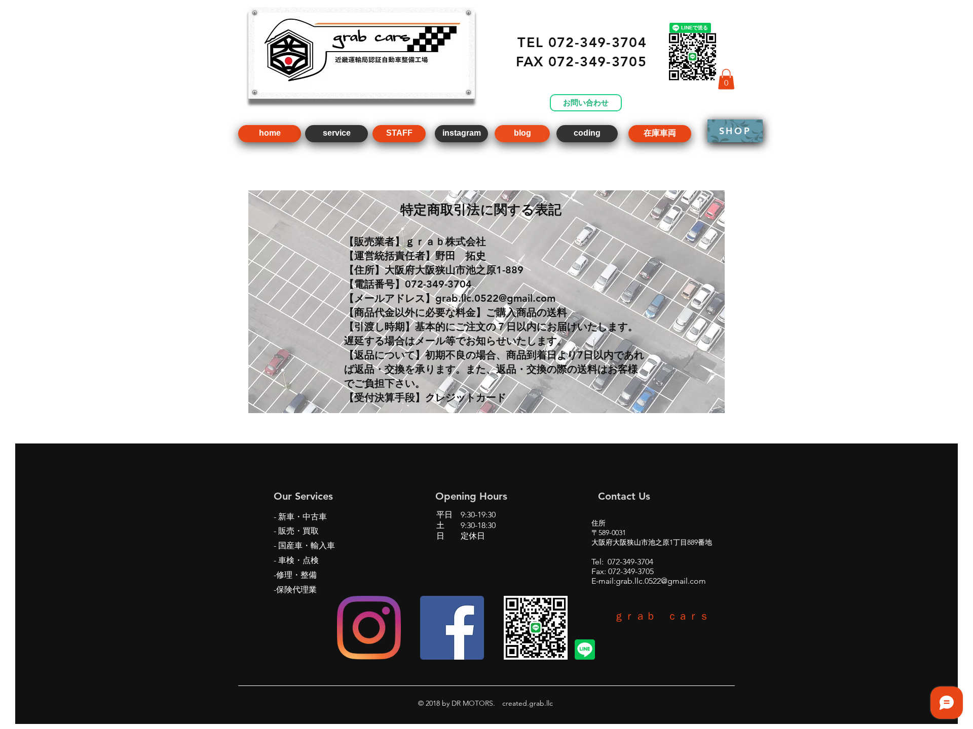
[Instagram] (369, 628)
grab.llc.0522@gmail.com (661, 581)
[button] (726, 79)
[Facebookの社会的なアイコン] (452, 628)
